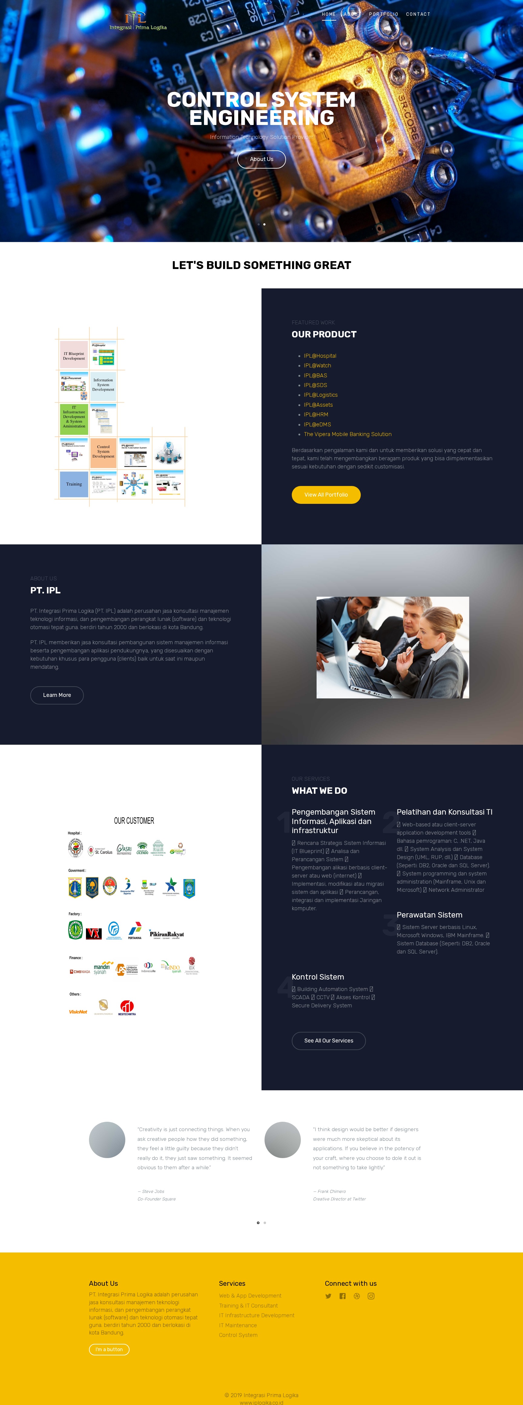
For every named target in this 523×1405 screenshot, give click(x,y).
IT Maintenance (238, 1325)
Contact (418, 14)
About (353, 14)
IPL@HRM (316, 414)
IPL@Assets (318, 405)
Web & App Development (250, 1295)
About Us (261, 159)
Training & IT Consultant (248, 1305)
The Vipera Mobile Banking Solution (348, 434)
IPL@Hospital (320, 356)
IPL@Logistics (321, 395)
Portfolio (384, 14)
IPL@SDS (315, 385)
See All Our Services (328, 1040)
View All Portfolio (326, 494)
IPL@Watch (317, 365)
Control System (238, 1335)
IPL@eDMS (317, 424)
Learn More (57, 695)
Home (329, 14)
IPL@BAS (315, 375)
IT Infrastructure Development (256, 1315)
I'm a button (109, 1349)
